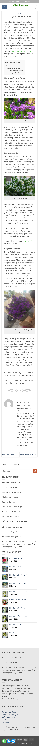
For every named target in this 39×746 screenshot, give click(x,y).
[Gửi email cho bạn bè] (21, 390)
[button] (4, 7)
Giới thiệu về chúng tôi (10, 715)
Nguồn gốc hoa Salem (14, 68)
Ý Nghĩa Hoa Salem (16, 73)
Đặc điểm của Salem (16, 70)
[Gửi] (35, 471)
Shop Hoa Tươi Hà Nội (28, 454)
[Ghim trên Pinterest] (25, 390)
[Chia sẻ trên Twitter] (17, 390)
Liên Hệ (4, 720)
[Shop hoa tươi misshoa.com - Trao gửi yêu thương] (20, 7)
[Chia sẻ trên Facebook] (14, 390)
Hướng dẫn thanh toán (10, 717)
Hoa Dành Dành (8, 454)
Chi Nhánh (6, 722)
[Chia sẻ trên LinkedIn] (29, 390)
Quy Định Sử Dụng (9, 712)
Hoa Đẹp (19, 13)
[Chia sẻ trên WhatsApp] (10, 390)
